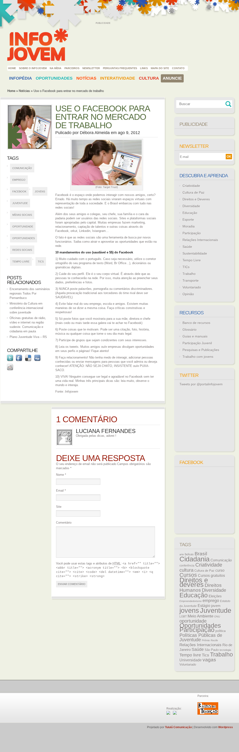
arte (181, 554)
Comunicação (22, 168)
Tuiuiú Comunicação (178, 727)
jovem (216, 606)
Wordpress (225, 727)
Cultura (149, 78)
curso (220, 570)
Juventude (20, 203)
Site (58, 506)
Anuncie (172, 78)
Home (12, 68)
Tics (41, 261)
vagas (209, 660)
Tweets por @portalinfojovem (201, 384)
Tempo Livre (192, 260)
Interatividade (117, 78)
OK (229, 156)
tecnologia (225, 650)
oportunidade (22, 226)
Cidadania (194, 559)
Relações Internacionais (200, 240)
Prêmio (206, 640)
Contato (178, 68)
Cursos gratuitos (211, 575)
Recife (214, 640)
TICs (186, 267)
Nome (61, 474)
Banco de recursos (196, 323)
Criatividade (191, 186)
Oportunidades (54, 78)
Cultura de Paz (193, 192)
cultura (186, 570)
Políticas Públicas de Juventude (200, 637)
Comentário (63, 522)
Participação (192, 233)
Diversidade (191, 206)
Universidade (190, 660)
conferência (186, 565)
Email (61, 490)
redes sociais (22, 249)
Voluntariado (192, 287)
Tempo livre (20, 261)
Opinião (188, 294)
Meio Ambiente (200, 616)
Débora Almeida (95, 132)
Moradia (189, 226)
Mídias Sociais (22, 214)
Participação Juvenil (197, 343)
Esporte (188, 219)
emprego (18, 179)
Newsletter (91, 68)
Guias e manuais (195, 336)
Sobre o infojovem (33, 68)
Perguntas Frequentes (120, 68)
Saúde (187, 246)
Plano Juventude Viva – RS (28, 337)
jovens (40, 191)
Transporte (191, 280)
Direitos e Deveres (196, 199)
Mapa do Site (160, 68)
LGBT (183, 616)
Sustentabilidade (195, 253)
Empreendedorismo (190, 601)
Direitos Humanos (200, 587)
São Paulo (212, 650)
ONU (217, 616)
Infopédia (20, 78)
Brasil (201, 553)
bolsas (189, 554)
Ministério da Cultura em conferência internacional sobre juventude (26, 308)
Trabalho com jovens (198, 356)
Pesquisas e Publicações (201, 350)
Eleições (215, 596)
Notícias (86, 78)
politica (220, 631)
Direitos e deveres (193, 582)
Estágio (204, 606)
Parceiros (71, 68)
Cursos (188, 575)
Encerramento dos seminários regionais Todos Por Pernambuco (30, 293)
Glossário (190, 329)
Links (144, 68)
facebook (19, 191)
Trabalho (189, 274)
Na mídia (55, 68)
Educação (190, 213)
